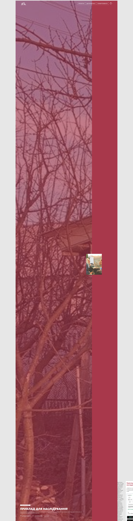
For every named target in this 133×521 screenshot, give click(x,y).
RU (111, 4)
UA (111, 2)
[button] (81, 3)
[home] (24, 3)
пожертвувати (102, 3)
